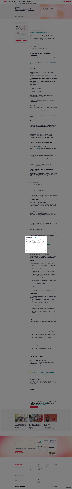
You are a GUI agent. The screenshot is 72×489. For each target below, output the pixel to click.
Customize (30, 251)
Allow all (41, 251)
